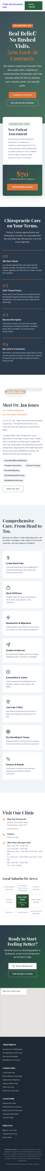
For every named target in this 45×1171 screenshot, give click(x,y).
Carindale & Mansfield (10, 1114)
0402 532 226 (12, 837)
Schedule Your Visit (22, 95)
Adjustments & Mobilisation (13, 1049)
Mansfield (36, 913)
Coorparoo (36, 887)
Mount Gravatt (22, 912)
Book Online (32, 5)
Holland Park (22, 898)
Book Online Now (24, 966)
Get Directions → (13, 829)
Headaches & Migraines (11, 1080)
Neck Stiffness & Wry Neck (12, 1076)
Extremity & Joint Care (11, 1091)
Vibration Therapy (33, 465)
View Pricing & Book (22, 187)
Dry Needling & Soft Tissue (14, 475)
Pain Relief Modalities (10, 1056)
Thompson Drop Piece (12, 465)
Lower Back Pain (9, 1073)
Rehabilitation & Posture (11, 1060)
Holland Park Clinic (9, 1103)
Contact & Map (8, 1118)
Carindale (36, 902)
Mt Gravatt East (36, 911)
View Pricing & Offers (22, 974)
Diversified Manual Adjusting (15, 460)
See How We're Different (22, 103)
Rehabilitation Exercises (13, 480)
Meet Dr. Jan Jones (10, 1130)
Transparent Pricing (10, 1134)
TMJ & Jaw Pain (8, 1087)
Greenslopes (22, 890)
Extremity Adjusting (11, 470)
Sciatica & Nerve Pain (10, 1083)
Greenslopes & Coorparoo (12, 1107)
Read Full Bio (13, 489)
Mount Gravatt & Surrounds (12, 1110)
